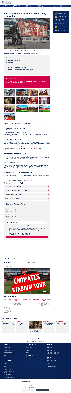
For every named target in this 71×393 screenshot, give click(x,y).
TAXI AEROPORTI (61, 30)
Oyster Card (28, 357)
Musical (5, 349)
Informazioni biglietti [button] (12, 222)
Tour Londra (6, 372)
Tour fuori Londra (7, 374)
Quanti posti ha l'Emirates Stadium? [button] (13, 198)
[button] (16, 6)
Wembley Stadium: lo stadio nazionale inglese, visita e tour (8, 302)
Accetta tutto (42, 390)
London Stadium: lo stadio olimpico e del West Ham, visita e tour (36, 302)
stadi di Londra (29, 180)
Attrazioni (6, 361)
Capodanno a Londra (51, 366)
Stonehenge (28, 345)
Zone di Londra (7, 355)
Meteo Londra (7, 356)
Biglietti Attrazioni (29, 358)
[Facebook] (33, 339)
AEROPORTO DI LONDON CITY (53, 352)
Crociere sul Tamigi (8, 375)
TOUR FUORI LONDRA (62, 16)
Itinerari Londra (7, 353)
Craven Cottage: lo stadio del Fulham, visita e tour (7, 311)
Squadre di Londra (8, 352)
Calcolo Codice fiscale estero (53, 364)
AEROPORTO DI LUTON (51, 350)
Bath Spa (27, 352)
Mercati (5, 364)
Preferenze (29, 390)
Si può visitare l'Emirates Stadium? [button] (13, 186)
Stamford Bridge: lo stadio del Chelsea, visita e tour (26, 302)
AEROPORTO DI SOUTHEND (52, 353)
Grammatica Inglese (51, 358)
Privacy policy (32, 387)
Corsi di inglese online (51, 360)
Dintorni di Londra (7, 369)
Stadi (5, 366)
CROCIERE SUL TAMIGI (61, 20)
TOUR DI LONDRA (61, 13)
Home (5, 345)
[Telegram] (38, 339)
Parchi (5, 368)
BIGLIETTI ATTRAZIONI (62, 26)
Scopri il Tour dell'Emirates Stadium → (13, 84)
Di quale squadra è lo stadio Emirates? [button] (14, 194)
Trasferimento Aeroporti (9, 371)
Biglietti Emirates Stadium (27, 237)
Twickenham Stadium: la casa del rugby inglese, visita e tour (17, 303)
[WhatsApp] (35, 339)
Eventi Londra (7, 350)
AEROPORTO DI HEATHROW (52, 345)
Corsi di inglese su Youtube (52, 361)
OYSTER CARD (61, 23)
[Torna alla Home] (6, 2)
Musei (5, 363)
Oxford (27, 349)
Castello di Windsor (30, 347)
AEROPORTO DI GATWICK (52, 347)
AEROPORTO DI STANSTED (52, 349)
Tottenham (33, 148)
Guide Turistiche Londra (9, 377)
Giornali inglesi (50, 363)
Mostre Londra (7, 347)
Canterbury (28, 350)
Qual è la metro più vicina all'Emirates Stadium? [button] (16, 190)
